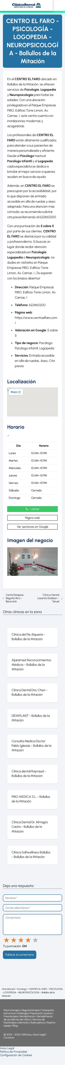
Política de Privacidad (13, 1051)
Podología (23, 1013)
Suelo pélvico (37, 1022)
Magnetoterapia (30, 1010)
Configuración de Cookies (16, 1055)
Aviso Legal (7, 1048)
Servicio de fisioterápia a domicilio (24, 1021)
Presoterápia (11, 1016)
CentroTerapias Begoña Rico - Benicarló (14, 598)
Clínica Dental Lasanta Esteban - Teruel (48, 598)
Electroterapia (12, 1010)
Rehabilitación (28, 1016)
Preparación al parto (41, 1013)
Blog (15, 1025)
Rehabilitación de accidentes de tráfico (28, 1018)
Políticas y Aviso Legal (34, 1034)
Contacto (9, 1037)
